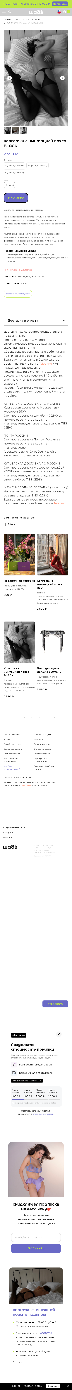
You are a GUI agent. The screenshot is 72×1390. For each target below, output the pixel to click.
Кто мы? (7, 739)
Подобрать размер (13, 744)
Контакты (38, 739)
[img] (68, 1386)
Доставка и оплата (13, 749)
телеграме (26, 785)
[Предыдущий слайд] (9, 78)
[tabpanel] (36, 416)
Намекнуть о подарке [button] (18, 293)
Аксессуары (34, 20)
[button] (60, 3)
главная (8, 20)
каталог (20, 20)
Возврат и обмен (12, 753)
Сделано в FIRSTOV (42, 856)
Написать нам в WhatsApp (18, 269)
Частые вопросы (42, 753)
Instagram (8, 832)
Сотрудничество (42, 744)
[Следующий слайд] (62, 78)
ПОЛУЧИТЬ (36, 1248)
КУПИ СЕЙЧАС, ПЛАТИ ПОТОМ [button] (27, 1386)
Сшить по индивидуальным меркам (23, 209)
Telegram (45, 363)
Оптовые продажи (43, 749)
